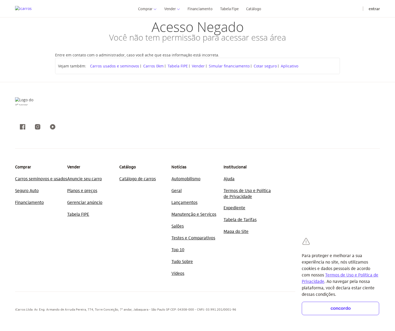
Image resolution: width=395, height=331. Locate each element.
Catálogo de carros (137, 178)
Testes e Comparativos (193, 237)
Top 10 (177, 249)
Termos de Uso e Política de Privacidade (247, 193)
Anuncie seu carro (84, 178)
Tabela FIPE (178, 66)
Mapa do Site (236, 231)
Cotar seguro (265, 66)
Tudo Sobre (182, 261)
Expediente (234, 207)
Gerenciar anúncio (84, 202)
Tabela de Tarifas (240, 219)
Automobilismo (185, 178)
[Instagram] (37, 126)
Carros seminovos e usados (41, 178)
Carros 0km (153, 66)
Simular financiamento (229, 66)
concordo (341, 308)
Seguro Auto (27, 190)
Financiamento (29, 202)
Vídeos (177, 273)
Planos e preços (82, 190)
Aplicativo (289, 66)
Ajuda (229, 178)
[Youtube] (52, 126)
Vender (198, 66)
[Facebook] (22, 126)
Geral (176, 190)
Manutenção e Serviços (193, 214)
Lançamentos (184, 202)
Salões (177, 226)
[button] (145, 8)
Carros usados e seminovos (114, 66)
